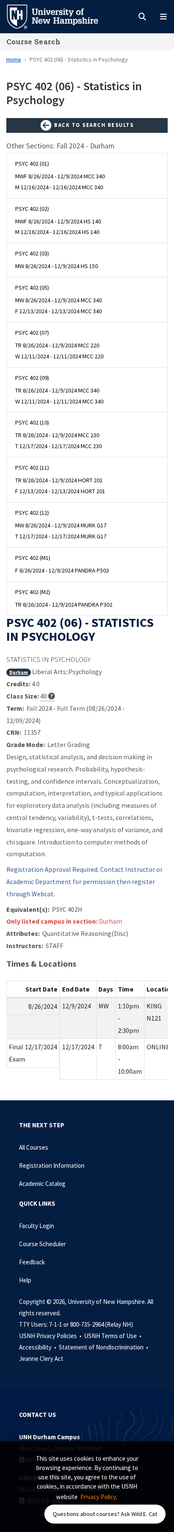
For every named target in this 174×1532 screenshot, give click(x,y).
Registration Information (51, 1165)
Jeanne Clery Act (41, 1359)
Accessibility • (38, 1347)
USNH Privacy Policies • (51, 1336)
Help (25, 1280)
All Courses (33, 1147)
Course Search (33, 41)
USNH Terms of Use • (113, 1336)
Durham (18, 672)
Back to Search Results (93, 124)
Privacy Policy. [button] (98, 1497)
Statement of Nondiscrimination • (104, 1347)
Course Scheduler (42, 1244)
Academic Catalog (42, 1184)
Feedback (32, 1262)
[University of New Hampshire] (59, 16)
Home (13, 59)
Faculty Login (36, 1226)
